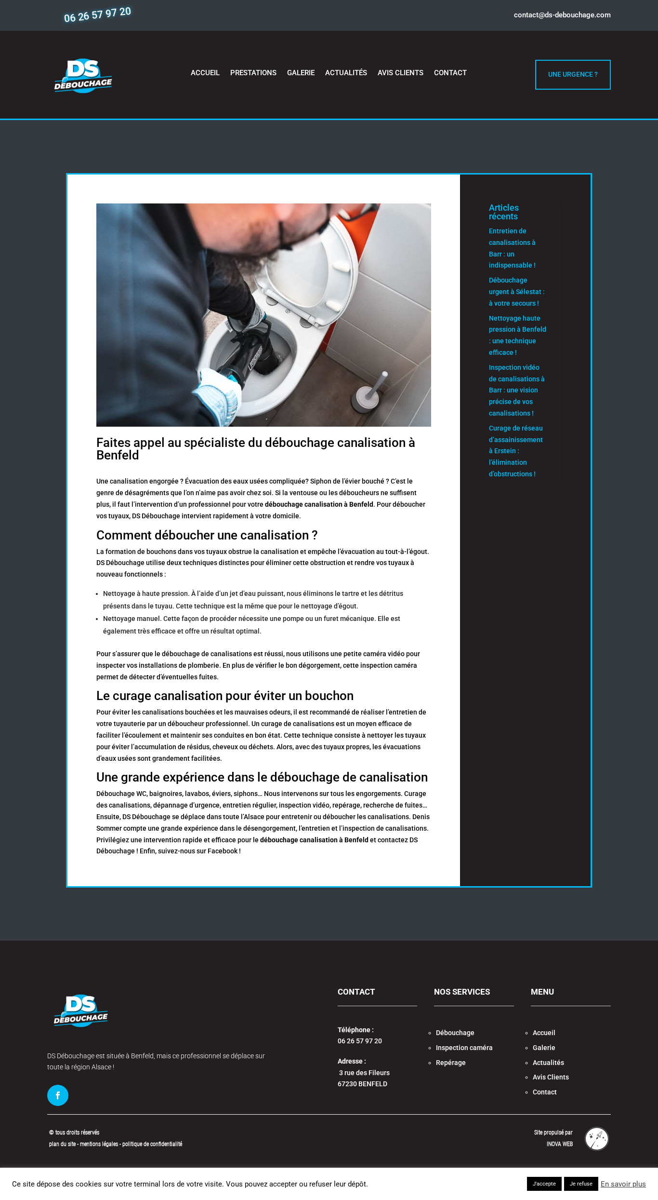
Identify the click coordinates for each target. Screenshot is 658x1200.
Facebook (222, 851)
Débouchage (455, 1033)
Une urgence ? (573, 74)
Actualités (346, 73)
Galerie (301, 73)
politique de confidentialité (152, 1144)
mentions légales (99, 1144)
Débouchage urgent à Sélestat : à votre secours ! (517, 291)
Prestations (253, 73)
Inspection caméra (464, 1048)
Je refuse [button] (581, 1184)
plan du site (62, 1144)
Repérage (451, 1062)
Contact (450, 73)
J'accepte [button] (544, 1184)
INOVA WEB (560, 1144)
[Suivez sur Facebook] (57, 1095)
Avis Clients (400, 73)
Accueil (205, 73)
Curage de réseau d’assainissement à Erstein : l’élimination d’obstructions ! (516, 451)
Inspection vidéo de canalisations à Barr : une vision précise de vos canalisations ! (517, 390)
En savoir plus (623, 1184)
